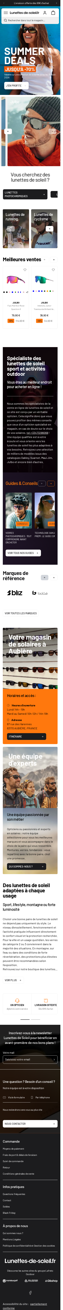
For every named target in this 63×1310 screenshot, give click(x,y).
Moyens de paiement (13, 1147)
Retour (6, 1166)
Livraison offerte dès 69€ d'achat (31, 3)
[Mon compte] (45, 12)
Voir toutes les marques (21, 612)
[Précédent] (3, 3)
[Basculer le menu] (6, 13)
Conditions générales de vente (18, 1172)
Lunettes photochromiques (16, 194)
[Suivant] (56, 3)
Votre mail (8, 1051)
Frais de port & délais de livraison (20, 1154)
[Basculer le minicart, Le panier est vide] (53, 12)
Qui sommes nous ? (13, 1232)
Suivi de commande (13, 1160)
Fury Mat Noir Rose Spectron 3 (16, 307)
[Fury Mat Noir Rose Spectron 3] (16, 278)
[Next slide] (54, 577)
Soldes (6, 1205)
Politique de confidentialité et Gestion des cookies (29, 1244)
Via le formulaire (16, 1096)
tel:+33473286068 (37, 432)
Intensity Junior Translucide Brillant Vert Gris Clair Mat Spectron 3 (44, 307)
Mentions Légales (12, 1238)
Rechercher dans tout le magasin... (26, 20)
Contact (7, 1199)
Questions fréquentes (14, 1193)
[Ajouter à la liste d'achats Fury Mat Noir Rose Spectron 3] (25, 270)
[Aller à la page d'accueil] (24, 12)
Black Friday (9, 1212)
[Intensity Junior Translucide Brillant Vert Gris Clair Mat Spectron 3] (44, 278)
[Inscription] (54, 1059)
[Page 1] (25, 1019)
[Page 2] (35, 1019)
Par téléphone (43, 1096)
